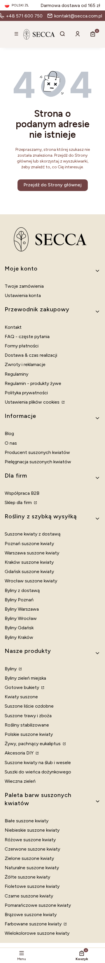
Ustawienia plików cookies (33, 402)
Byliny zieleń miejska (25, 678)
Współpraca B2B (22, 493)
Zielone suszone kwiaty (29, 858)
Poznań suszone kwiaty (29, 543)
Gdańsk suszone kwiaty (29, 571)
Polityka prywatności (26, 392)
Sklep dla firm (19, 502)
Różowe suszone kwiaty (30, 839)
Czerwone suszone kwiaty (32, 849)
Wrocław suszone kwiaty (31, 581)
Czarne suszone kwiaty (29, 896)
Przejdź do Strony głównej (53, 185)
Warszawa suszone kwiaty (32, 553)
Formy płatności (21, 346)
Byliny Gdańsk (19, 627)
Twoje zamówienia (24, 286)
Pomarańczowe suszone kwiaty (38, 905)
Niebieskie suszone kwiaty (32, 830)
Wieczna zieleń (20, 781)
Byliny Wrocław (21, 618)
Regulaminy (16, 374)
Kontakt (13, 327)
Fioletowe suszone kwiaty (32, 886)
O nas (11, 443)
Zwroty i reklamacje (25, 364)
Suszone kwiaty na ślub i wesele (38, 762)
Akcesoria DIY (20, 753)
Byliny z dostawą (22, 590)
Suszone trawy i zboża (28, 715)
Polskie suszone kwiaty (29, 734)
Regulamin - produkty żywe (33, 383)
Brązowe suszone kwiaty (31, 914)
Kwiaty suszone (21, 696)
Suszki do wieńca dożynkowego (38, 772)
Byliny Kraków (19, 637)
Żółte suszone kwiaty (27, 877)
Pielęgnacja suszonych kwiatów (38, 461)
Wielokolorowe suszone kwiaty (37, 933)
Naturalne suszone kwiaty (32, 867)
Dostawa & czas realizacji (31, 355)
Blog (9, 433)
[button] (16, 34)
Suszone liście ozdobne (29, 706)
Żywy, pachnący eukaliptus (33, 743)
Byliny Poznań (19, 599)
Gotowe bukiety (22, 687)
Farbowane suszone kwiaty (34, 924)
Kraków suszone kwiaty (29, 562)
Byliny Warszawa (22, 609)
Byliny (11, 669)
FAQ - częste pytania (27, 336)
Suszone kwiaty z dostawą (32, 534)
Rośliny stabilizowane (27, 725)
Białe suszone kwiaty (26, 821)
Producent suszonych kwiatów (37, 452)
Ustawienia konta (23, 295)
